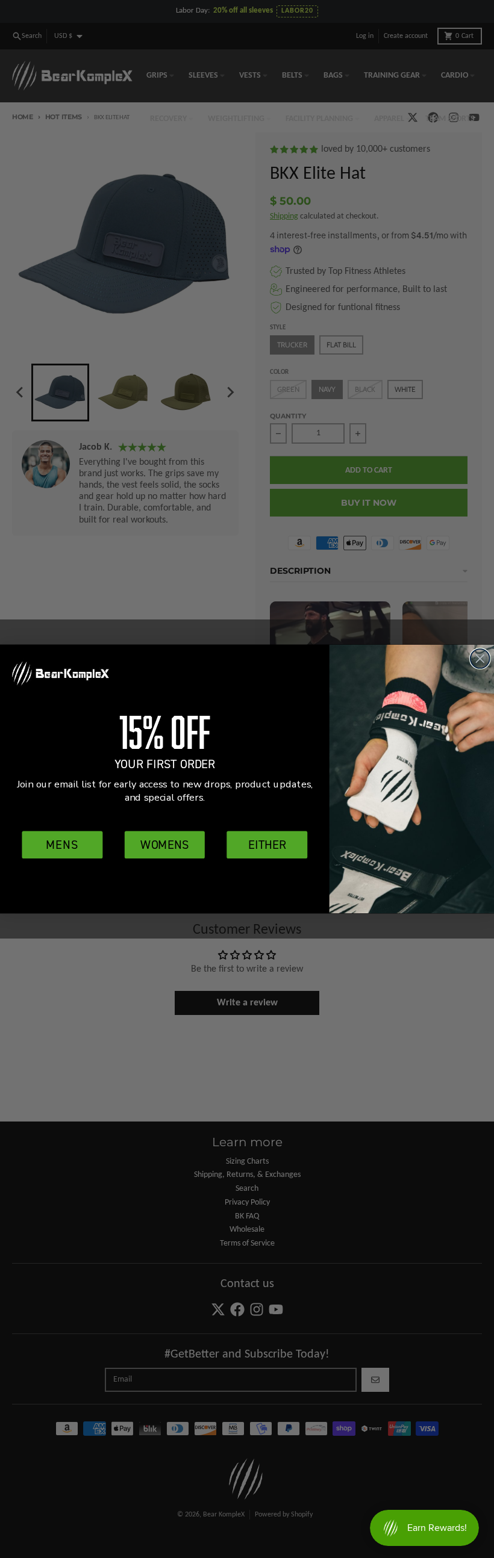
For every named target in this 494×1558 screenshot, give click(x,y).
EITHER (267, 844)
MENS (62, 844)
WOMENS (164, 844)
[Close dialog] (480, 658)
